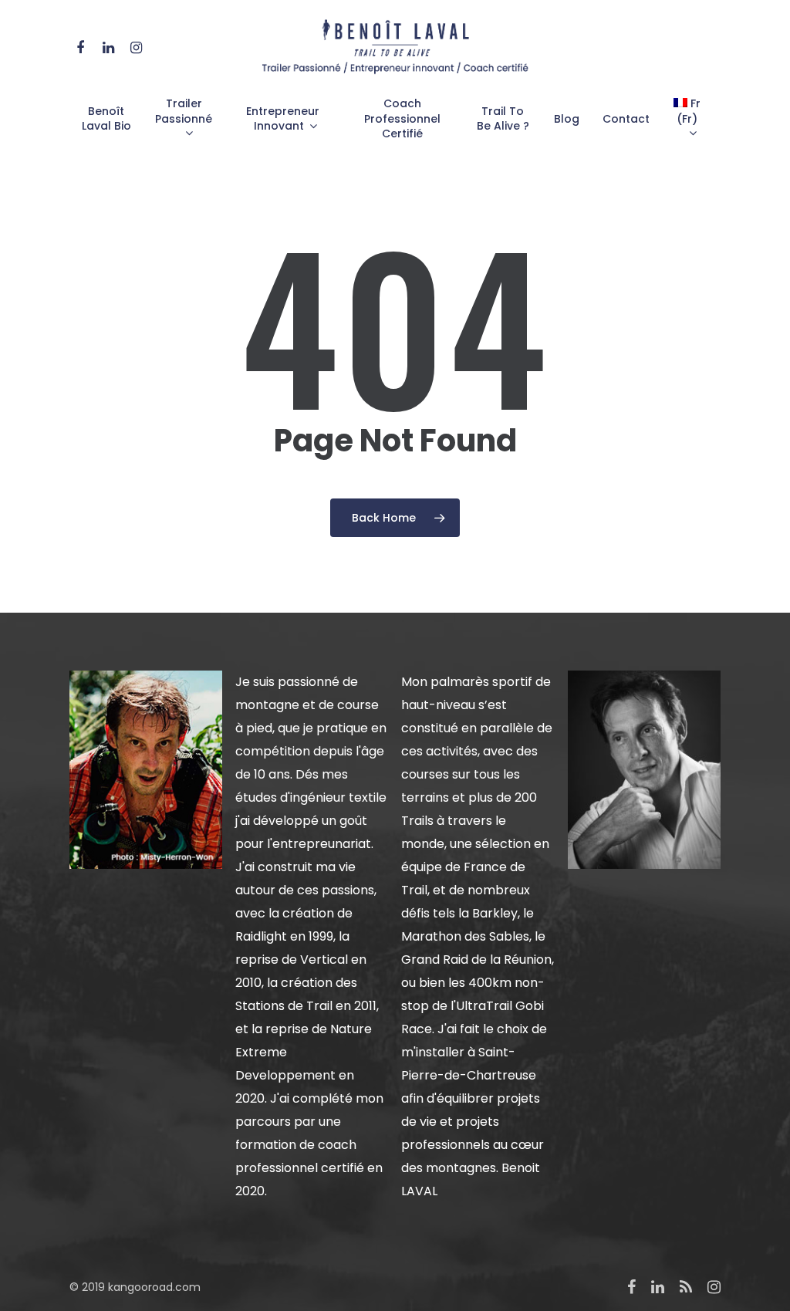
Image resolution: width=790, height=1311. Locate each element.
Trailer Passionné (183, 111)
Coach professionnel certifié (402, 118)
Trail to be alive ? (503, 119)
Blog (566, 119)
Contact (626, 119)
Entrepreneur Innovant (282, 119)
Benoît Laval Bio (106, 119)
